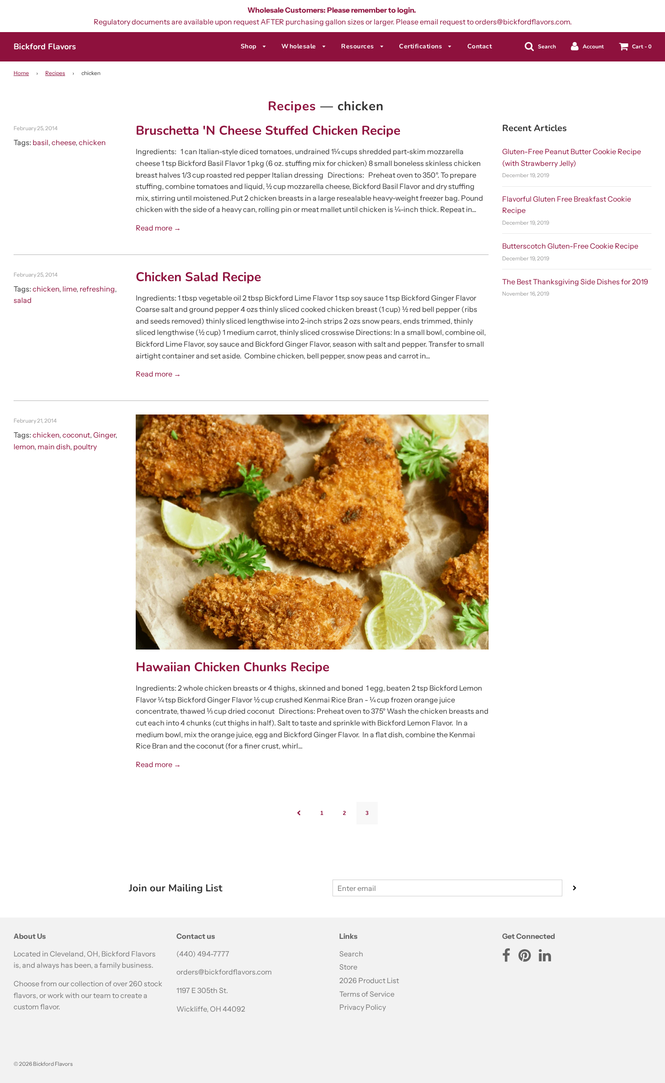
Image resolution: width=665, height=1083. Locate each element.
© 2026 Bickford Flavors (43, 1063)
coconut (76, 434)
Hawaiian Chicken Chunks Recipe (232, 667)
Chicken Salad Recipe (198, 277)
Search (351, 953)
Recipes (55, 73)
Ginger (104, 434)
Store (348, 966)
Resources (358, 46)
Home (21, 73)
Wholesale (299, 46)
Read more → (158, 227)
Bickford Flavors (45, 46)
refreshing (97, 288)
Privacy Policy (362, 1007)
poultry (85, 446)
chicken (92, 142)
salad (23, 300)
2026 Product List (369, 980)
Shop (250, 46)
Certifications (421, 46)
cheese (64, 142)
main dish (54, 446)
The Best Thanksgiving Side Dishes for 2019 (575, 281)
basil (40, 142)
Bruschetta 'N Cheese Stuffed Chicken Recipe (268, 130)
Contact (479, 46)
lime (69, 288)
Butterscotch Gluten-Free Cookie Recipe (570, 245)
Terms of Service (366, 993)
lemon (24, 446)
